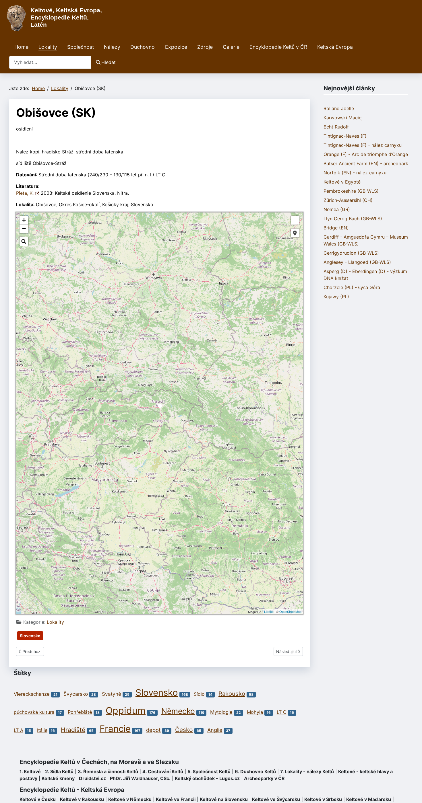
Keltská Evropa (335, 47)
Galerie (231, 47)
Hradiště (73, 729)
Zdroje (205, 47)
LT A (18, 730)
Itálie (42, 730)
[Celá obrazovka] (295, 220)
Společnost (80, 47)
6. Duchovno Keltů (255, 771)
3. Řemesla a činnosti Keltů (108, 771)
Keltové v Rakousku (82, 799)
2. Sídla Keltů (59, 771)
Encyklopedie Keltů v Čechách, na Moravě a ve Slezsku (99, 761)
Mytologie (221, 712)
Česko (184, 729)
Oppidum (126, 710)
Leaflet (269, 611)
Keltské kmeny (58, 778)
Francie (115, 728)
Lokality (47, 47)
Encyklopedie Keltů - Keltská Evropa (72, 789)
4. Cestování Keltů (162, 771)
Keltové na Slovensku (224, 799)
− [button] (24, 228)
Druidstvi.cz (92, 778)
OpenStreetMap (290, 611)
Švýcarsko (75, 694)
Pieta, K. (25, 193)
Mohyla (255, 712)
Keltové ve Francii (175, 799)
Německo (178, 711)
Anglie (214, 730)
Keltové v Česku (38, 799)
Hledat (108, 62)
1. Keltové (30, 771)
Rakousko (231, 693)
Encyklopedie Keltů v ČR (278, 47)
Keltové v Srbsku (323, 799)
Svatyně (111, 694)
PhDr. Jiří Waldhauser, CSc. (140, 778)
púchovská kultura (34, 712)
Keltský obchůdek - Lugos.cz (207, 778)
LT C (282, 712)
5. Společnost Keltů (209, 771)
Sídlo (199, 694)
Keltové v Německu (130, 799)
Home (21, 47)
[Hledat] (24, 241)
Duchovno (142, 47)
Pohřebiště (80, 712)
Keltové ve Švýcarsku (276, 799)
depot (153, 730)
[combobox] (50, 62)
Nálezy (112, 47)
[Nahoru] (411, 792)
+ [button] (24, 220)
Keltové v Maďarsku (368, 799)
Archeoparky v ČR (264, 778)
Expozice (176, 47)
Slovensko (30, 635)
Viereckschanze (32, 694)
